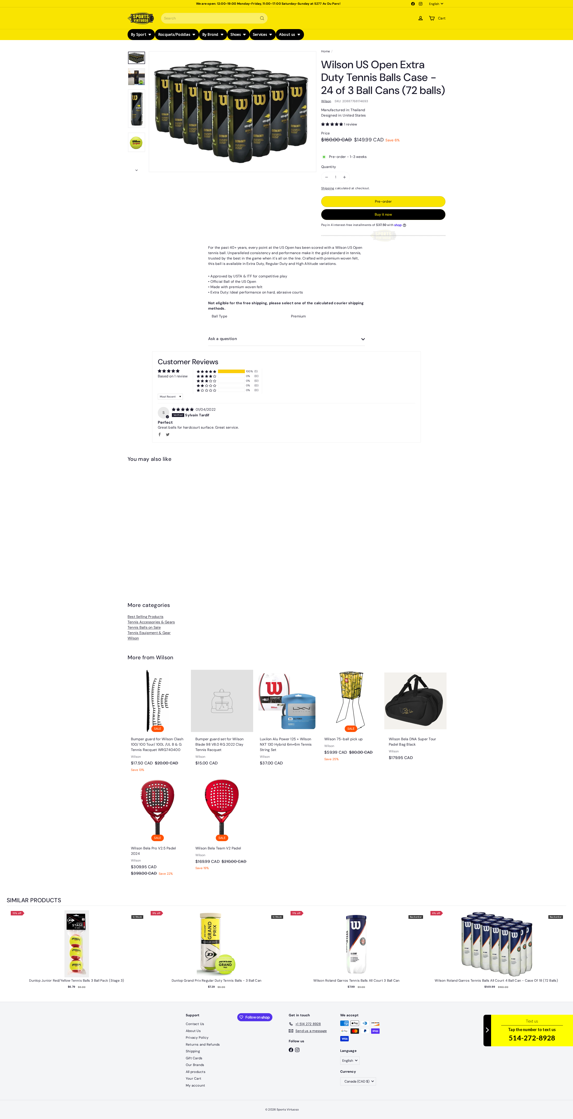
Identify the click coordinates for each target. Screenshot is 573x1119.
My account (195, 1085)
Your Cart (193, 1078)
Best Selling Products (145, 616)
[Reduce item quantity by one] (326, 177)
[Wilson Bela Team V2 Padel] (222, 827)
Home (325, 51)
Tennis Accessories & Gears (151, 622)
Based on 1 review (173, 376)
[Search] (262, 18)
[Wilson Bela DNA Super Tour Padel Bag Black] (415, 717)
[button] (332, 124)
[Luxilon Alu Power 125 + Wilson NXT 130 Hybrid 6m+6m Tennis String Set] (286, 720)
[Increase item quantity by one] (344, 177)
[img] (183, 409)
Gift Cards (194, 1058)
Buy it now (383, 214)
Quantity (328, 166)
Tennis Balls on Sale (144, 627)
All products (195, 1072)
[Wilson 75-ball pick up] (351, 718)
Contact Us (195, 1024)
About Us (193, 1031)
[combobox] (214, 18)
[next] (561, 954)
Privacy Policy (197, 1037)
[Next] (136, 169)
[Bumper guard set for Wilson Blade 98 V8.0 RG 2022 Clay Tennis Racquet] (222, 720)
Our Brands (195, 1065)
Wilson (133, 638)
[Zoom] (232, 111)
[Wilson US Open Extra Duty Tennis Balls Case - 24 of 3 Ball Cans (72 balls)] (152, 522)
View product (76, 948)
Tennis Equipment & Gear (149, 632)
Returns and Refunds (203, 1044)
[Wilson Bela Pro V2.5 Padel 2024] (157, 830)
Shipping (327, 188)
